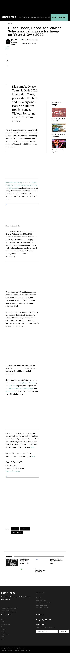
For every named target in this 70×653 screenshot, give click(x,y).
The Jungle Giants (20, 185)
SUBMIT (59, 17)
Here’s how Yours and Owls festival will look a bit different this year (56, 561)
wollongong (25, 529)
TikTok (22, 650)
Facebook (3, 650)
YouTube (10, 650)
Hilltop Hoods (11, 182)
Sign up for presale (13, 471)
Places (35, 17)
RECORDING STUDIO (43, 602)
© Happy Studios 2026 (7, 648)
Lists (46, 17)
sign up (63, 631)
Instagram (16, 650)
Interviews (28, 17)
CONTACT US (41, 600)
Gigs (32, 17)
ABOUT (38, 598)
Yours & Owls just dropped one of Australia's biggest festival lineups (25, 561)
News (20, 17)
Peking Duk (32, 185)
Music (23, 17)
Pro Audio (42, 17)
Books (38, 17)
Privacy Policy (17, 648)
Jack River (12, 385)
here (32, 447)
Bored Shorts (11, 391)
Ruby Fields (23, 383)
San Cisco (32, 383)
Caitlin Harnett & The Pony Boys (20, 388)
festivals (15, 529)
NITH (49, 17)
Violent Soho (14, 188)
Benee (19, 182)
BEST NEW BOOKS (42, 607)
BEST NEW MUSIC (42, 605)
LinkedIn (28, 650)
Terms (24, 648)
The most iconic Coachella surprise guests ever (40, 570)
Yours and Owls (17, 532)
